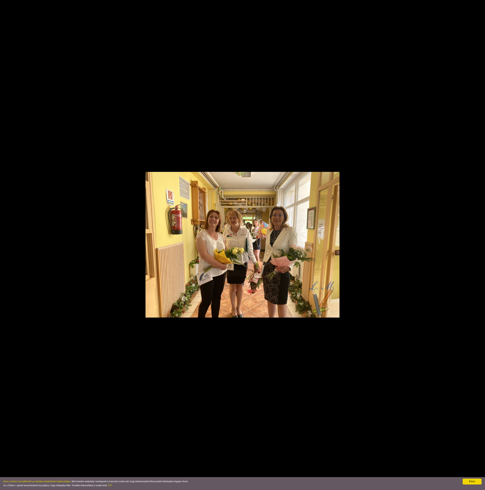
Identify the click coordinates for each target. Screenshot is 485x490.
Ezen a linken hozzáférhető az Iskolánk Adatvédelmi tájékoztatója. (37, 481)
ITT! (110, 485)
